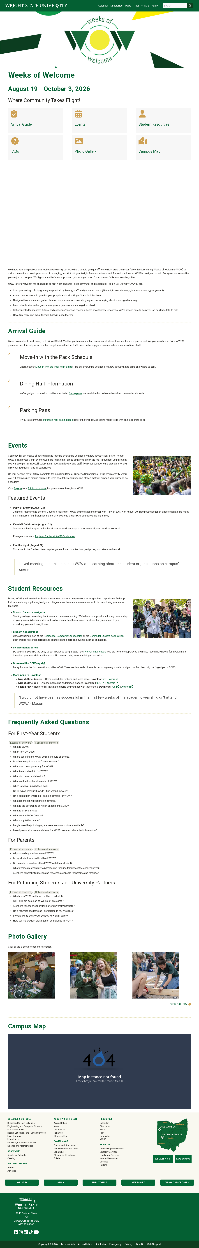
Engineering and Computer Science (24, 1126)
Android (113, 679)
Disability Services (108, 1152)
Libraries (104, 1161)
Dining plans (75, 393)
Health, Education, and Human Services (26, 1133)
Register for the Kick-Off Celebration (55, 536)
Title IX (57, 1158)
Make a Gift (138, 1182)
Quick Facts (59, 1129)
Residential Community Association (63, 635)
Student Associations (26, 631)
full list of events (37, 488)
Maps (128, 5)
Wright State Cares (177, 1182)
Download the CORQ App (29, 663)
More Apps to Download (27, 675)
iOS (105, 679)
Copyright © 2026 (48, 1244)
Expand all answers (20, 742)
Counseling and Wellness (112, 1148)
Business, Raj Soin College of (21, 1123)
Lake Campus (14, 1136)
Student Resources (154, 124)
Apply (155, 5)
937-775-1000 (26, 1224)
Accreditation (60, 1123)
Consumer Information (65, 1145)
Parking (103, 1165)
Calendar (103, 5)
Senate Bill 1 (60, 1152)
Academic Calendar (17, 1155)
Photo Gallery (86, 151)
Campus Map (149, 151)
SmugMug (109, 1136)
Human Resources (109, 1158)
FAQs (15, 151)
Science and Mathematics (20, 1146)
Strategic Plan (60, 1136)
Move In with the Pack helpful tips (53, 366)
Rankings (58, 1133)
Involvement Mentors (26, 647)
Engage (18, 488)
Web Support (154, 1244)
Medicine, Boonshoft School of (22, 1142)
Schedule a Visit (163, 1159)
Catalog (11, 1158)
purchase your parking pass (58, 419)
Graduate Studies (16, 1129)
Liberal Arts (13, 1139)
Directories (116, 5)
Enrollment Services (109, 1155)
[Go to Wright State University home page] (36, 5)
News (56, 1126)
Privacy (129, 1244)
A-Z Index (21, 1182)
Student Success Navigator (29, 612)
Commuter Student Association (107, 635)
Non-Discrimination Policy (66, 1148)
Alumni (15, 1167)
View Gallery (178, 1004)
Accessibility (68, 1244)
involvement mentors (94, 651)
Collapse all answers (46, 742)
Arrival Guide (21, 124)
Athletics (16, 1170)
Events (80, 124)
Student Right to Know (65, 1155)
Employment (99, 1182)
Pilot (136, 5)
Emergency (115, 1244)
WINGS (145, 5)
